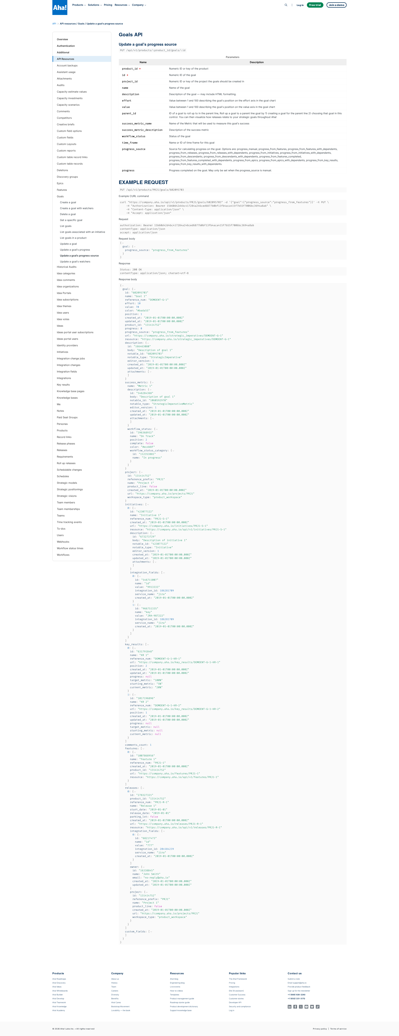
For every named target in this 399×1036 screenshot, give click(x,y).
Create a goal (68, 202)
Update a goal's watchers (75, 261)
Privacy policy (320, 1029)
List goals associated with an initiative (82, 231)
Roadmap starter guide (180, 1002)
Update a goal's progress (75, 249)
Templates (174, 994)
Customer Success (237, 994)
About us (115, 979)
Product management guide (182, 998)
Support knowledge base (181, 1010)
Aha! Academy (58, 1010)
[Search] (286, 5)
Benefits (114, 998)
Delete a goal (68, 214)
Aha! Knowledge (59, 1006)
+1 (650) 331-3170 (296, 998)
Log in (300, 5)
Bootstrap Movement (120, 1006)
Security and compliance (240, 1006)
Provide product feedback (299, 987)
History (114, 983)
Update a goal (68, 243)
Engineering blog (177, 983)
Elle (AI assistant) (236, 991)
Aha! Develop (58, 998)
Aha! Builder (57, 994)
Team (113, 987)
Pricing (108, 4)
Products (77, 4)
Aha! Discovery (59, 983)
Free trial (315, 5)
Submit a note (294, 979)
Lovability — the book (120, 1010)
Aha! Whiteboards (60, 991)
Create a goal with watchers (76, 208)
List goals (65, 226)
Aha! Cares (116, 1002)
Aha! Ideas (56, 987)
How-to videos (176, 991)
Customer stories (236, 998)
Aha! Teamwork (59, 1002)
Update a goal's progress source (79, 255)
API (54, 23)
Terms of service (338, 1029)
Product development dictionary (184, 1006)
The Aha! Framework (238, 979)
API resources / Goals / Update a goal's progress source (91, 23)
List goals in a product (73, 237)
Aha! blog (174, 979)
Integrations (234, 987)
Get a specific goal (71, 220)
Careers (114, 991)
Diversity (115, 994)
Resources (121, 4)
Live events (175, 987)
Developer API (235, 1002)
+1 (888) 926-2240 (296, 994)
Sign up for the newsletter (299, 991)
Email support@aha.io (297, 983)
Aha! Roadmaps (59, 979)
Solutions (93, 4)
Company (138, 4)
